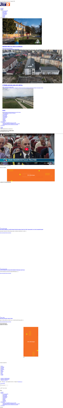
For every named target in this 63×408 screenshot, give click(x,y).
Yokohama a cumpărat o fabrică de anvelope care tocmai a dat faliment (11, 112)
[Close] (0, 384)
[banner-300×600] (30, 356)
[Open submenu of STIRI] (3, 9)
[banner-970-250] (31, 181)
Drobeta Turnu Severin (22, 87)
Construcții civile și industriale (13, 87)
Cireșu (5, 49)
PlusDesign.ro (20, 381)
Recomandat (12, 49)
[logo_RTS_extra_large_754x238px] (30, 357)
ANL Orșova (6, 87)
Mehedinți (8, 49)
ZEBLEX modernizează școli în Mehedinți (7, 48)
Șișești (16, 49)
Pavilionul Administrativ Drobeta (31, 87)
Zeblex (18, 49)
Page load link (2, 383)
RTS (4, 381)
